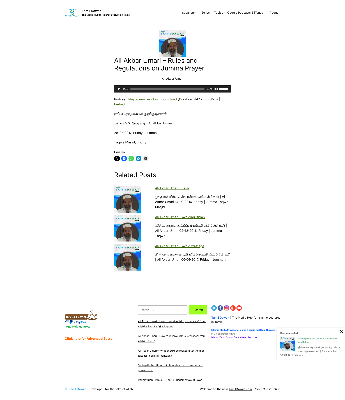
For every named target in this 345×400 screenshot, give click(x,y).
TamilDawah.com (240, 389)
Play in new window (143, 99)
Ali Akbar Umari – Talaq (172, 188)
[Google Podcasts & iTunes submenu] (264, 13)
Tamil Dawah (92, 11)
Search (198, 310)
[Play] (119, 89)
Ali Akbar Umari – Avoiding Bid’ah (180, 217)
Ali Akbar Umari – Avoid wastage (179, 246)
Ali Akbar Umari (172, 78)
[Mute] (216, 89)
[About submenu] (279, 13)
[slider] (224, 88)
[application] (172, 89)
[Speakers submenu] (196, 13)
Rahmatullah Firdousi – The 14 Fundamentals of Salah (170, 379)
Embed (119, 104)
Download (169, 99)
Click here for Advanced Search (89, 338)
